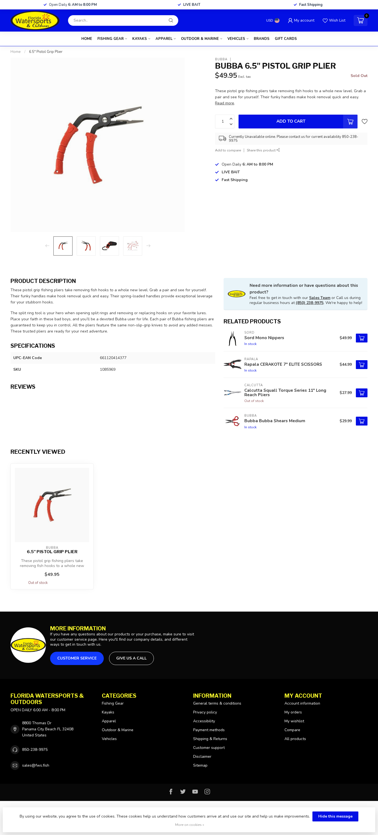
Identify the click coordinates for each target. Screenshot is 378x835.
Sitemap (200, 765)
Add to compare (228, 150)
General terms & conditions (217, 703)
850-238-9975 (35, 749)
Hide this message (335, 816)
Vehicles (236, 38)
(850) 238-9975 (309, 302)
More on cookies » (189, 824)
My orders (293, 712)
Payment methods (209, 730)
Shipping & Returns (210, 738)
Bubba (221, 59)
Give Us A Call (131, 658)
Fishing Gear (110, 38)
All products (295, 738)
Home (86, 38)
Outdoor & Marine (200, 38)
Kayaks (139, 38)
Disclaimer (202, 756)
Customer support (209, 747)
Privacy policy (205, 712)
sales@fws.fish (35, 765)
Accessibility (204, 721)
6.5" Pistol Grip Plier (46, 51)
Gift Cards (286, 38)
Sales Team (319, 297)
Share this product (261, 150)
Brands (262, 38)
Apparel (164, 38)
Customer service (77, 658)
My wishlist (294, 721)
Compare (292, 730)
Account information (302, 703)
